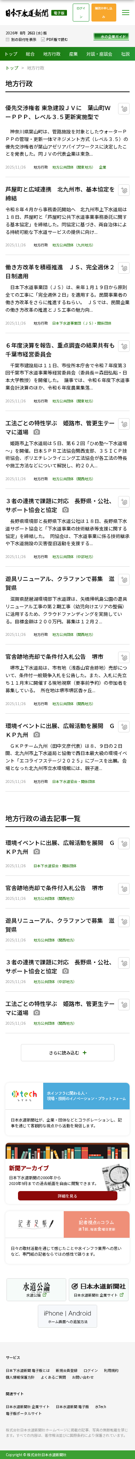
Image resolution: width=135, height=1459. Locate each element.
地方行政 (51, 54)
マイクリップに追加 (129, 106)
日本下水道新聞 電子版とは (28, 1370)
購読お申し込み (103, 12)
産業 (73, 54)
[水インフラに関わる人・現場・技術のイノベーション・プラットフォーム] (67, 1096)
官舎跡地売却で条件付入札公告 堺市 (54, 656)
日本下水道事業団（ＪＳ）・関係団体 (82, 323)
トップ (10, 54)
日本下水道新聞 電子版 (36, 13)
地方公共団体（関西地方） (73, 478)
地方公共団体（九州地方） (73, 244)
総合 (30, 54)
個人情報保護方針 (20, 1377)
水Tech (100, 1406)
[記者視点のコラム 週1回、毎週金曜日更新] (67, 1224)
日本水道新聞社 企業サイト (28, 1406)
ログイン (81, 12)
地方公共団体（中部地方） (73, 556)
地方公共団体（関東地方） (73, 167)
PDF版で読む (57, 39)
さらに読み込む (64, 1052)
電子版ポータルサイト (24, 1413)
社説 (125, 54)
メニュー (125, 12)
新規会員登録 (66, 1370)
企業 (102, 167)
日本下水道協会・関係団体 (73, 781)
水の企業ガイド (113, 36)
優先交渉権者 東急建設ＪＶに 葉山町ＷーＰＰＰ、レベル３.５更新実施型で (58, 112)
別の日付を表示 (23, 39)
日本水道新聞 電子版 (72, 1406)
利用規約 (111, 1370)
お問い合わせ (83, 1377)
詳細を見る (67, 1196)
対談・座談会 (99, 54)
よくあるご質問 (53, 1377)
